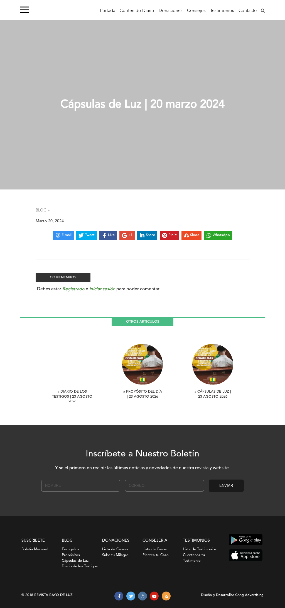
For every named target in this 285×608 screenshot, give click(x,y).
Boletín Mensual (34, 549)
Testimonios (222, 11)
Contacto (248, 11)
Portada (107, 11)
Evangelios (70, 549)
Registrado (73, 289)
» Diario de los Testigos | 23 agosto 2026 (72, 396)
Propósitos (71, 555)
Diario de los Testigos (80, 566)
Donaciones (171, 11)
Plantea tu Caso (155, 555)
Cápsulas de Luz (75, 561)
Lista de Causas (115, 549)
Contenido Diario (137, 11)
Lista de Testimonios (200, 549)
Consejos (196, 11)
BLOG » (43, 210)
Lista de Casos (154, 549)
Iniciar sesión (102, 289)
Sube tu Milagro (115, 555)
